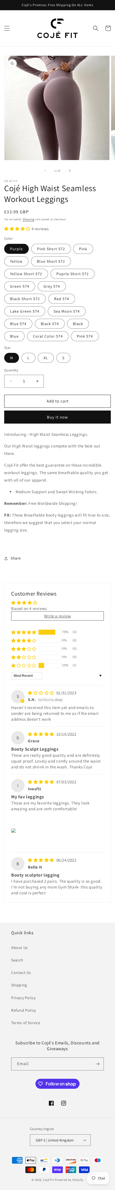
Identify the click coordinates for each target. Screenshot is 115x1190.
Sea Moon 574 (67, 311)
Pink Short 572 (51, 248)
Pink (83, 248)
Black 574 (50, 323)
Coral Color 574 (48, 336)
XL (46, 357)
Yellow (16, 261)
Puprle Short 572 (72, 273)
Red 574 (61, 298)
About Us (19, 947)
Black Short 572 (25, 298)
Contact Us (21, 972)
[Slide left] (45, 170)
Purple (16, 248)
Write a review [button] (57, 616)
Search (17, 960)
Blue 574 (18, 323)
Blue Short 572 (51, 261)
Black (78, 323)
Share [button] (16, 558)
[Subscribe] (97, 1063)
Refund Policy (23, 1010)
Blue (14, 336)
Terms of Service (25, 1022)
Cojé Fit (48, 1180)
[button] (7, 28)
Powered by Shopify (69, 1180)
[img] (41, 692)
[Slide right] (70, 170)
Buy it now (57, 417)
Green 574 (19, 286)
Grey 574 (52, 286)
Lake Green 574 (24, 311)
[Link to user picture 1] (14, 830)
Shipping (28, 219)
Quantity (11, 370)
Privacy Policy (23, 997)
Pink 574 (85, 336)
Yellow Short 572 (26, 273)
